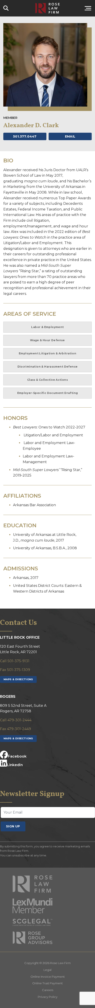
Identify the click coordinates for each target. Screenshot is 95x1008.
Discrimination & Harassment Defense (47, 366)
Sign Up (13, 826)
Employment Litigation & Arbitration (47, 353)
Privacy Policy (47, 997)
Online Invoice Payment (47, 976)
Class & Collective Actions (47, 379)
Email (70, 136)
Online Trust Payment (47, 983)
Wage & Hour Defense (47, 340)
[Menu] (81, 8)
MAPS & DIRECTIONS (18, 679)
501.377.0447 (25, 136)
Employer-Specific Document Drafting (47, 393)
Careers (47, 990)
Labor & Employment (47, 327)
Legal (47, 970)
